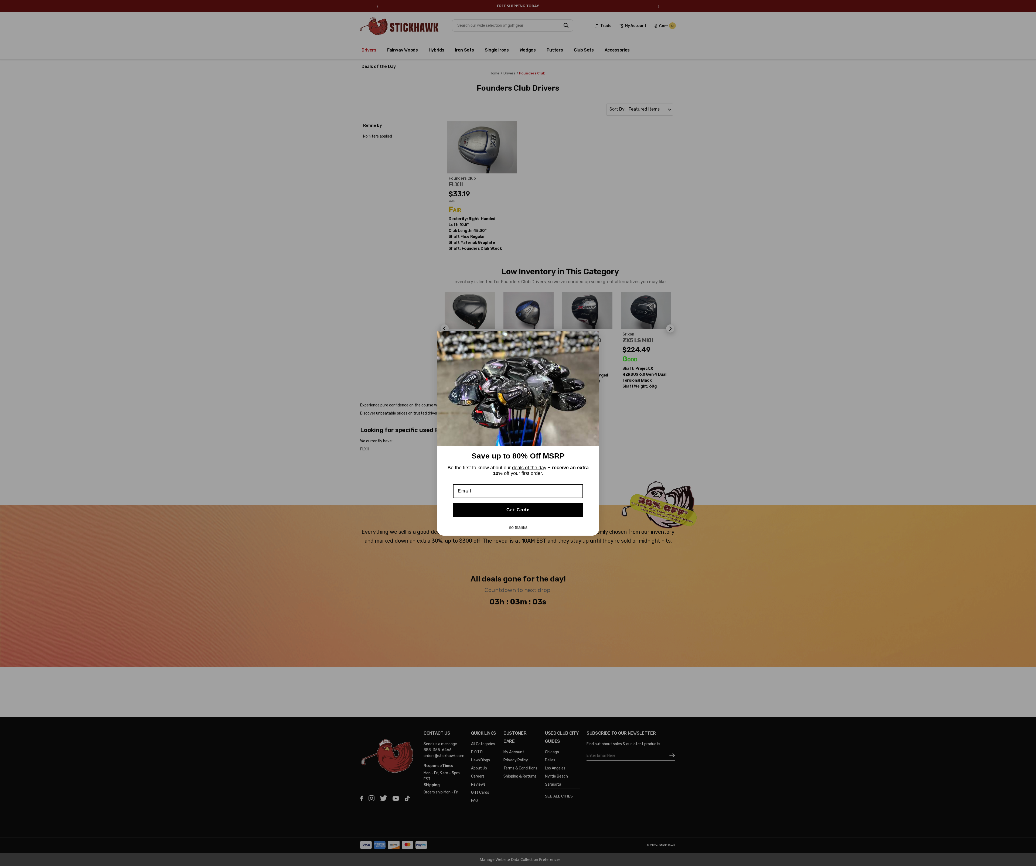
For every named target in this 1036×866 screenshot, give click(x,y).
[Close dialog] (593, 336)
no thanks (518, 527)
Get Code (518, 510)
